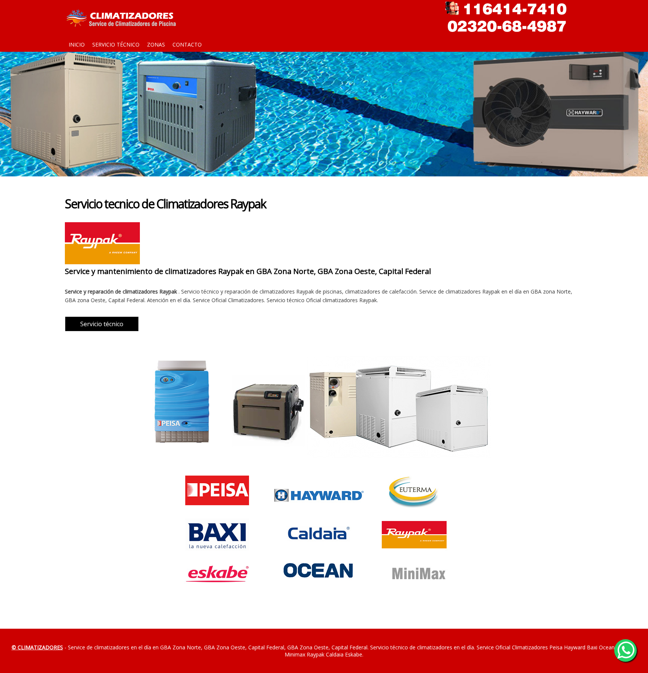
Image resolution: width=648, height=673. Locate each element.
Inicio (77, 44)
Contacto (187, 44)
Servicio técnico (116, 44)
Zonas (156, 44)
